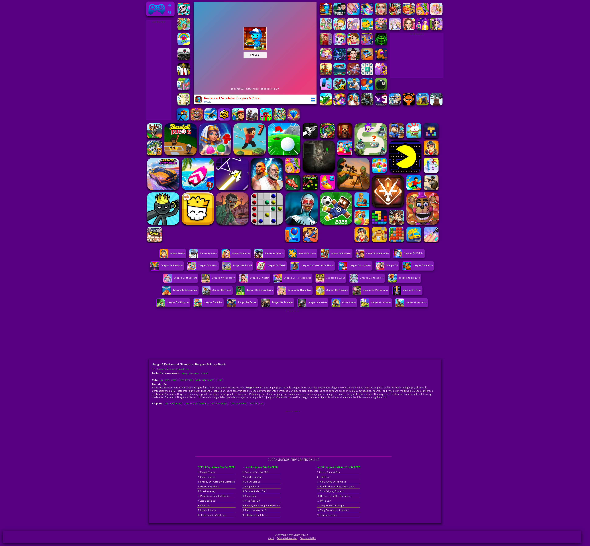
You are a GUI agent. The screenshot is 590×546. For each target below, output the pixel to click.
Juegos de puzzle (307, 253)
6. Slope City (249, 496)
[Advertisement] (158, 70)
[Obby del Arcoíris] (183, 44)
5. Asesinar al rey (207, 491)
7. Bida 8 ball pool (207, 500)
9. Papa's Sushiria (207, 510)
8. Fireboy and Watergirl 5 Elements (261, 505)
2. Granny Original (207, 476)
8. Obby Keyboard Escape (330, 505)
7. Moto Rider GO (251, 500)
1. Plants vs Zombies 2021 (255, 472)
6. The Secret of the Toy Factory (334, 496)
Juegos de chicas (241, 253)
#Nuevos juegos (168, 380)
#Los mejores (186, 380)
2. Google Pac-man (252, 476)
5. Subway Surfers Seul (255, 491)
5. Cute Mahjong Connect (330, 491)
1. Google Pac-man (207, 472)
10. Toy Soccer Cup (327, 515)
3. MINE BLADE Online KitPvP (331, 481)
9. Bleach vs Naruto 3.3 (255, 510)
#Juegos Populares (205, 380)
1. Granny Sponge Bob (328, 472)
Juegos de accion (208, 253)
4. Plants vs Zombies (208, 486)
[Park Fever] (183, 89)
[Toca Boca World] (183, 29)
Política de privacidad (287, 538)
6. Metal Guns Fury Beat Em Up (213, 496)
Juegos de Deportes (341, 253)
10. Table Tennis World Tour (212, 515)
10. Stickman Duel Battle (255, 515)
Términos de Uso (308, 538)
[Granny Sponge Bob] (183, 74)
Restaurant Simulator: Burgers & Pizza (173, 369)
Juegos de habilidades (377, 253)
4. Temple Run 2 (251, 486)
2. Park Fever (324, 476)
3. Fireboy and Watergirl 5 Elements (216, 481)
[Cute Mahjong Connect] (183, 104)
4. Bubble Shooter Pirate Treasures (336, 486)
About (271, 538)
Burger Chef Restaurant (360, 394)
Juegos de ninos (239, 404)
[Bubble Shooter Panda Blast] (183, 14)
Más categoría (256, 404)
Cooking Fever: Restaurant (388, 394)
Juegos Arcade (177, 253)
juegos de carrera (274, 253)
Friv (149, 3)
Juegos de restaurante (196, 404)
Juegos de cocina (173, 404)
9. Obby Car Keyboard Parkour (333, 510)
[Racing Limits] (183, 59)
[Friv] (169, 5)
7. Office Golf (324, 500)
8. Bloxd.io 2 (204, 505)
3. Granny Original (252, 481)
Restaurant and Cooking (418, 394)
